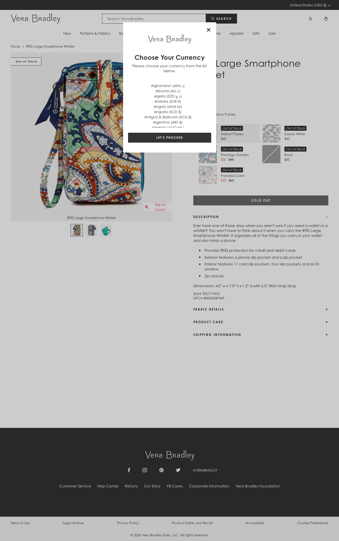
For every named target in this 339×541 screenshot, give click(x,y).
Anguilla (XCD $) (168, 112)
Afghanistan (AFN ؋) (168, 86)
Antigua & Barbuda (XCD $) (168, 117)
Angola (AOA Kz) (168, 106)
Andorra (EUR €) (167, 101)
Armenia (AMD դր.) (168, 127)
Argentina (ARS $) (168, 122)
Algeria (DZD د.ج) (168, 96)
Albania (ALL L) (167, 91)
